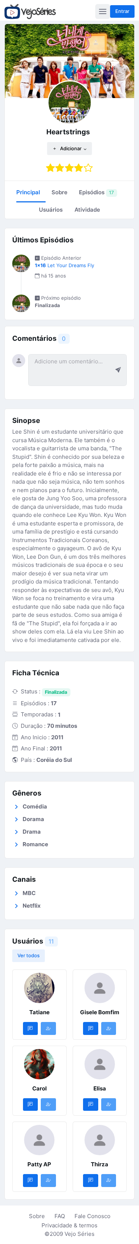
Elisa (99, 1088)
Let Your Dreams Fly (64, 265)
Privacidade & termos (69, 1225)
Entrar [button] (122, 11)
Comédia (35, 806)
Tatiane (39, 1012)
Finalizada (56, 692)
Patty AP (39, 1164)
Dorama (33, 819)
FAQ (59, 1216)
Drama (32, 831)
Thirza (99, 1164)
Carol (39, 1088)
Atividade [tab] (87, 209)
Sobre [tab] (59, 192)
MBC (29, 893)
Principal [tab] (28, 192)
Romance (35, 844)
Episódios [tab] (96, 192)
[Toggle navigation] (102, 11)
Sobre (37, 1216)
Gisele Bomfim (99, 1012)
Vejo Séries (79, 1233)
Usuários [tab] (51, 209)
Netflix (32, 905)
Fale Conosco (92, 1216)
